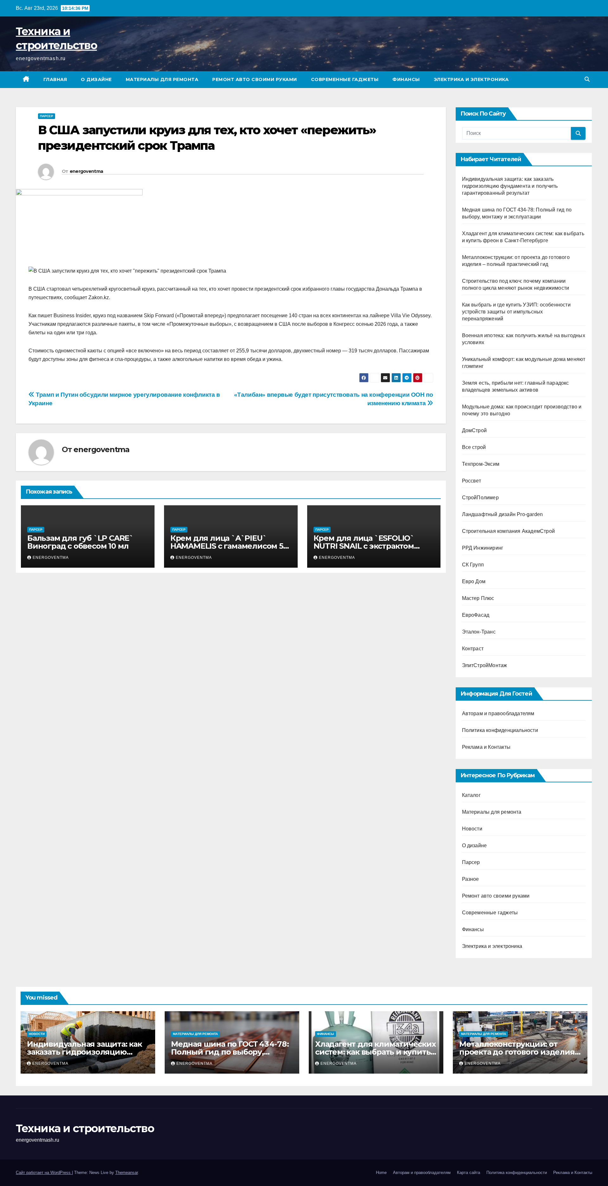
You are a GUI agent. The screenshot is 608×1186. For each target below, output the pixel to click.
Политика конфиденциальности (500, 730)
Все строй (474, 447)
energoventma (86, 171)
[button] (587, 79)
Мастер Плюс (478, 598)
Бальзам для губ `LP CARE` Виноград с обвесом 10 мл (80, 542)
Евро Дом (474, 581)
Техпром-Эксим (481, 464)
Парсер (46, 116)
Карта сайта (468, 1172)
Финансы (406, 79)
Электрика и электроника (471, 79)
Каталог (471, 795)
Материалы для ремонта (162, 79)
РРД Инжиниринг (483, 548)
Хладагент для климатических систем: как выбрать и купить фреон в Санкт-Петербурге (375, 1051)
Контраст (473, 648)
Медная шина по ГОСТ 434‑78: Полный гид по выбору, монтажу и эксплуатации (230, 1051)
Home (381, 1172)
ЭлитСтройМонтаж (484, 665)
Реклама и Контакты (486, 747)
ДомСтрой (474, 430)
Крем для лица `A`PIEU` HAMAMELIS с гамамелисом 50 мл (229, 545)
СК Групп (473, 564)
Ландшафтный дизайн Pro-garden (502, 514)
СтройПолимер (480, 497)
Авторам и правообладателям (498, 713)
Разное (470, 879)
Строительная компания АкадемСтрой (508, 531)
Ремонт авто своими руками (254, 79)
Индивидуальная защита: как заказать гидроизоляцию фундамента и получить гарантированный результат (510, 186)
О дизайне (96, 79)
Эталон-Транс (479, 631)
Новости (472, 828)
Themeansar (126, 1172)
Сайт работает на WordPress (44, 1172)
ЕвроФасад (476, 615)
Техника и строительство (85, 1128)
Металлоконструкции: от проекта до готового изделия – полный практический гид (519, 1051)
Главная (55, 79)
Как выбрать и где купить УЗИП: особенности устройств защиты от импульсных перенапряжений (516, 311)
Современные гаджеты (345, 79)
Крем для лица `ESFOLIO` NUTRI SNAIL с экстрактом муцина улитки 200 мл (364, 545)
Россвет (471, 480)
